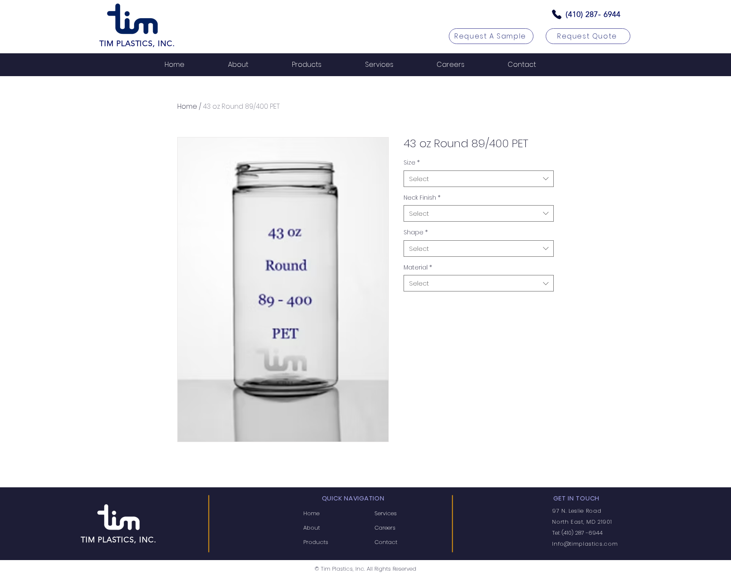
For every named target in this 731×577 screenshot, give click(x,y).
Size (412, 163)
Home (187, 106)
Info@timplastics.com (585, 544)
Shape (416, 232)
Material (418, 268)
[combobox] (479, 178)
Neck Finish (422, 198)
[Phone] (556, 14)
